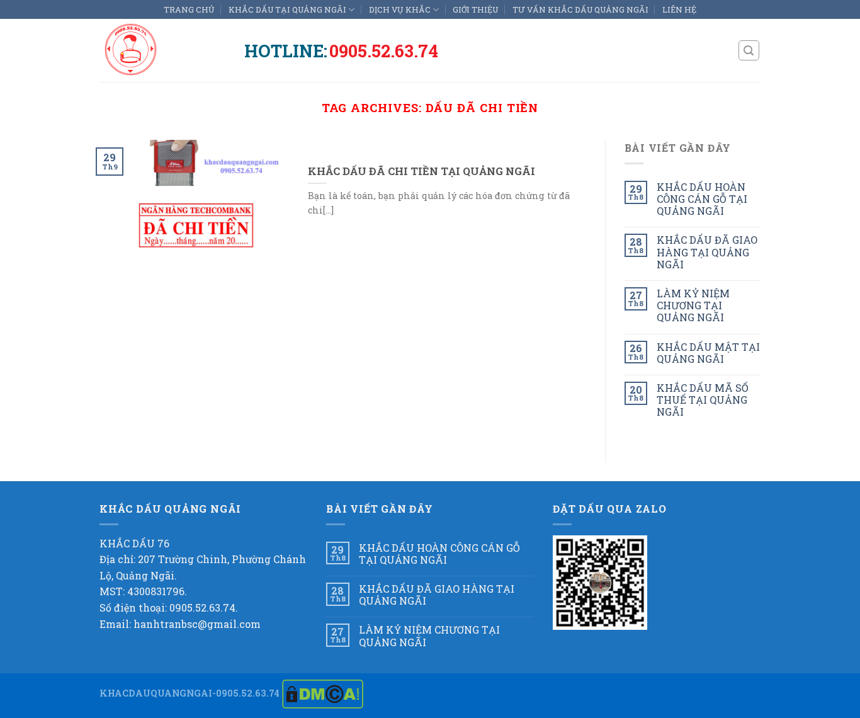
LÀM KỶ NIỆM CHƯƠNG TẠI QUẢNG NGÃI (693, 305)
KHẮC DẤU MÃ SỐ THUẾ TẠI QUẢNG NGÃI (703, 400)
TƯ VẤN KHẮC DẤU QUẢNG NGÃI (580, 9)
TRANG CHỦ (189, 9)
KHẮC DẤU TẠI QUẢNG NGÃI (287, 9)
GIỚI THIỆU (475, 9)
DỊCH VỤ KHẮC (400, 9)
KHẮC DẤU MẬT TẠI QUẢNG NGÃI (708, 353)
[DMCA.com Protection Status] (322, 693)
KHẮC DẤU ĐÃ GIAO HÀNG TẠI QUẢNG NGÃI (707, 252)
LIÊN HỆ (679, 9)
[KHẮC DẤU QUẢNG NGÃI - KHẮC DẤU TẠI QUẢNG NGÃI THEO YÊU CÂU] (162, 50)
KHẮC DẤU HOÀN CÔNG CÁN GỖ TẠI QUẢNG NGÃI (702, 199)
